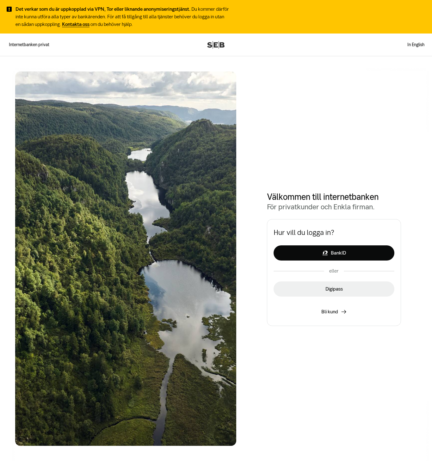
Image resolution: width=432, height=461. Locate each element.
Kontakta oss (75, 24)
